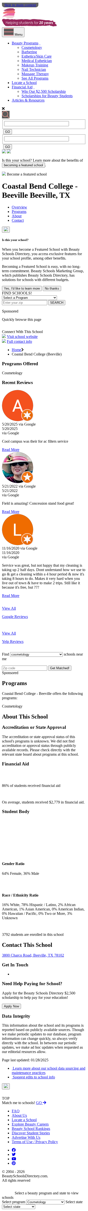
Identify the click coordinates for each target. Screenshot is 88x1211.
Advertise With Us (26, 1137)
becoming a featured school (23, 165)
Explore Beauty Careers (30, 1124)
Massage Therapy (35, 74)
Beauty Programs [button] (25, 43)
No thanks (52, 288)
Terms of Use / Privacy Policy (35, 1142)
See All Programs (35, 78)
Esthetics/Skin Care (37, 56)
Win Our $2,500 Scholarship (44, 91)
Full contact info (19, 341)
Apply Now (11, 1006)
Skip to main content (20, 5)
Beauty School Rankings (31, 1129)
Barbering (29, 52)
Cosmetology (32, 47)
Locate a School (24, 83)
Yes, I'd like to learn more (22, 288)
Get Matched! (59, 668)
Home (16, 350)
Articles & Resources (28, 100)
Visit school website (22, 336)
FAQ (16, 1111)
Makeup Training (35, 65)
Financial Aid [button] (22, 87)
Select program (13, 1202)
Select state (74, 1202)
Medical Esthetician (37, 61)
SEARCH (56, 302)
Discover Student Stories (31, 1133)
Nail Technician (34, 69)
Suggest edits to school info (33, 1077)
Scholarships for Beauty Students (47, 96)
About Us (19, 1115)
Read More (10, 450)
